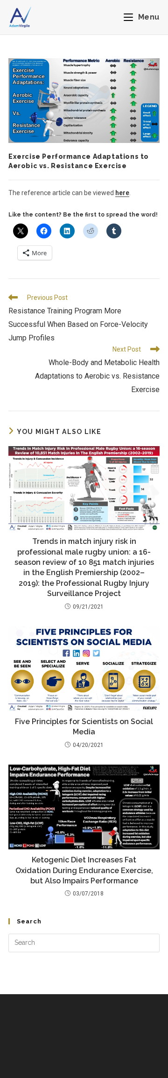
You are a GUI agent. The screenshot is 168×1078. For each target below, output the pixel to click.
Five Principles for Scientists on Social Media (84, 726)
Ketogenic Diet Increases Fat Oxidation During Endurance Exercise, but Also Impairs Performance (84, 870)
